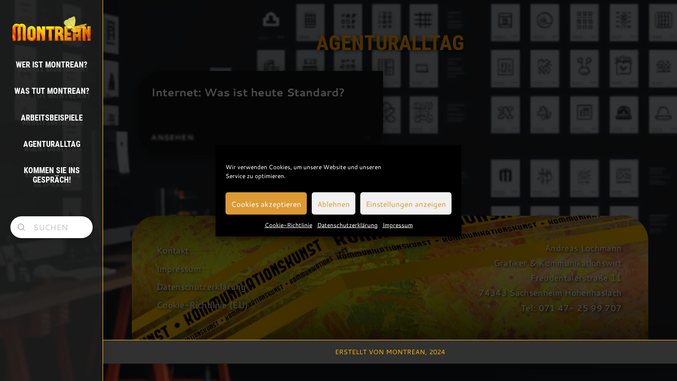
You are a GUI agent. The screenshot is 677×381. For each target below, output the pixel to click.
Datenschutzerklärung (347, 225)
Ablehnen (333, 203)
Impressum (398, 225)
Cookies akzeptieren (266, 203)
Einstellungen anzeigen (406, 203)
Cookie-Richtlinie (288, 225)
